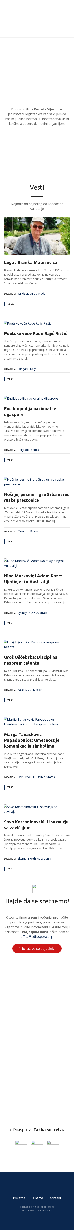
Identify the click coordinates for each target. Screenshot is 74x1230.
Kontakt (55, 1198)
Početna (19, 1198)
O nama (37, 1198)
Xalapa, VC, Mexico (30, 690)
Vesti (11, 379)
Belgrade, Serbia (28, 450)
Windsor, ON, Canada (32, 293)
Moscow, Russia (28, 531)
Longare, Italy (27, 369)
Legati (11, 303)
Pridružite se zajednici (37, 948)
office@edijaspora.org (37, 936)
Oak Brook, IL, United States (36, 777)
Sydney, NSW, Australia (33, 613)
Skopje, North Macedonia (34, 858)
